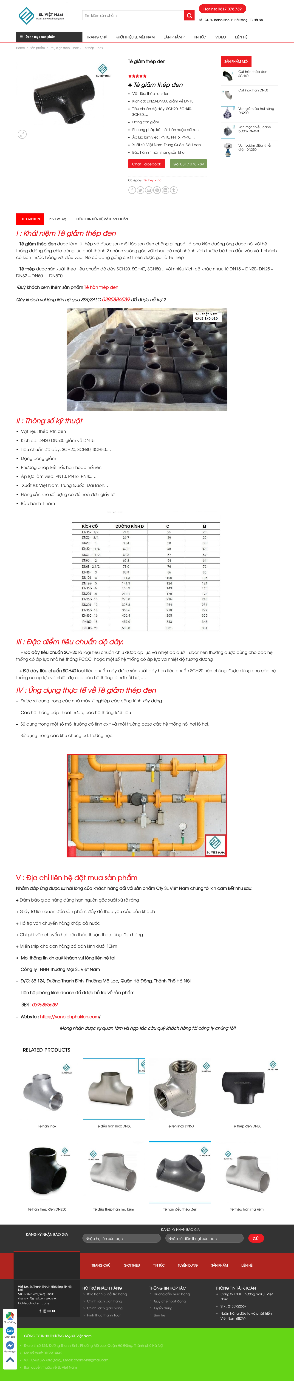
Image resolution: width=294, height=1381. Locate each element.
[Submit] (189, 15)
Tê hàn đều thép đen (180, 1209)
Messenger (10, 1351)
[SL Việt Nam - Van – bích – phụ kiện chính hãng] (45, 15)
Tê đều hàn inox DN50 (113, 1126)
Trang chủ (97, 37)
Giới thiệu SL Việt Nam (135, 37)
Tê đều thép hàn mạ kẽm (113, 1209)
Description (30, 219)
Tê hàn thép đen (101, 287)
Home (20, 47)
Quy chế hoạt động (170, 1301)
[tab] (30, 218)
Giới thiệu (132, 1265)
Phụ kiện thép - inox (64, 47)
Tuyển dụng (188, 1265)
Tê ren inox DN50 (180, 1126)
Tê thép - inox (93, 47)
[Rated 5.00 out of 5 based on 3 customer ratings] (167, 76)
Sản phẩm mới (236, 61)
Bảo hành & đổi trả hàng (107, 1294)
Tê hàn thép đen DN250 (47, 1209)
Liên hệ (241, 37)
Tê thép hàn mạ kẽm (247, 1209)
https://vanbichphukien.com (69, 1016)
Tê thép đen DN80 (246, 1126)
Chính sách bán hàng (104, 1301)
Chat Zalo (10, 1336)
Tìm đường (10, 1322)
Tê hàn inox (47, 1126)
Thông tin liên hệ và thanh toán (102, 219)
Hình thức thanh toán (104, 1315)
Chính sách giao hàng (104, 1308)
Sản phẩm (173, 37)
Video (220, 37)
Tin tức (200, 37)
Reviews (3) (57, 219)
